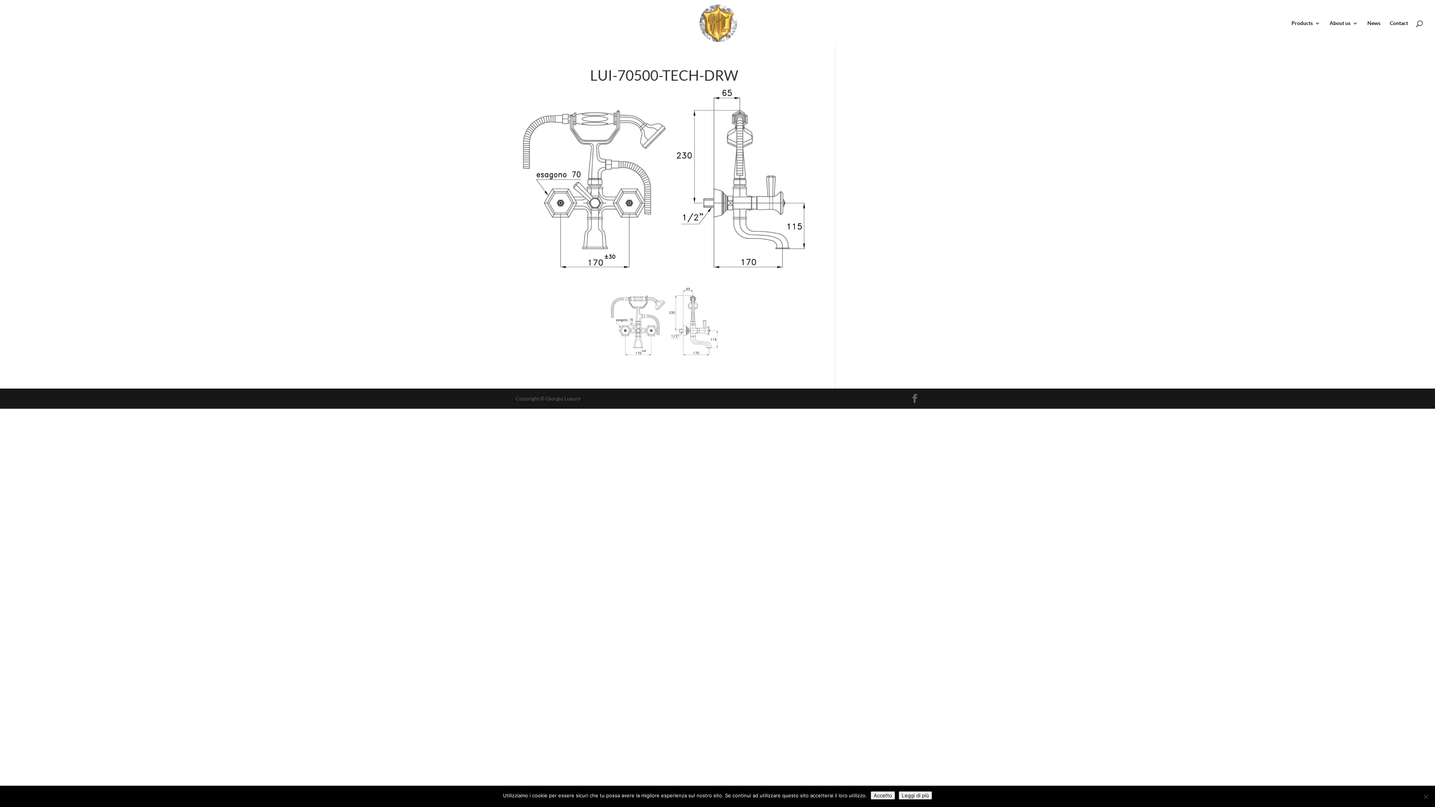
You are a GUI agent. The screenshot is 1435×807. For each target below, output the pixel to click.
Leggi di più (915, 795)
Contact (1399, 23)
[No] (1425, 796)
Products (1302, 23)
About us (1340, 23)
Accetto (883, 795)
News (1373, 23)
